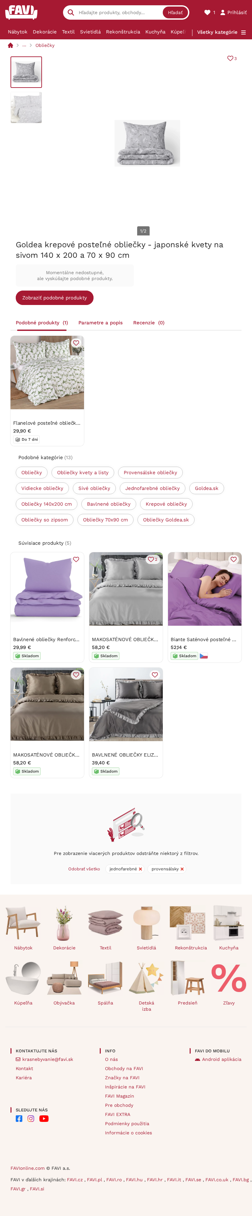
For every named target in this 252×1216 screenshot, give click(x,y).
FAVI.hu (135, 1179)
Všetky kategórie (217, 32)
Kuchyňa (155, 32)
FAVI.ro (114, 1179)
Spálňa (105, 1002)
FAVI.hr (155, 1179)
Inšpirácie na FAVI (125, 1086)
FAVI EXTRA (117, 1114)
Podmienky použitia (127, 1123)
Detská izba (146, 1006)
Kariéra (24, 1077)
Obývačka (64, 1002)
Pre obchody (119, 1105)
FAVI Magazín (119, 1096)
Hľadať (175, 12)
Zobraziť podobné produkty (54, 298)
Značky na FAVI (122, 1077)
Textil (68, 32)
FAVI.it (175, 1179)
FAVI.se (194, 1179)
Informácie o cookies (128, 1132)
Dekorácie (45, 32)
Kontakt (24, 1068)
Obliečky (44, 45)
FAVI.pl (95, 1179)
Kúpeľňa (180, 32)
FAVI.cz (75, 1179)
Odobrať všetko (84, 868)
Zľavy (229, 1002)
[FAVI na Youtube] (44, 1118)
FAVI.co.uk (217, 1179)
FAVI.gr (18, 1188)
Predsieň (188, 1002)
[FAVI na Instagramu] (31, 1118)
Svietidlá (90, 32)
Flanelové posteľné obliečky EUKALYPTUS (62, 423)
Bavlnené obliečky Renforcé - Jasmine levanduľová (72, 639)
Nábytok (18, 32)
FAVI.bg (241, 1179)
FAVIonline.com (27, 1168)
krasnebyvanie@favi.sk (47, 1059)
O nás (111, 1059)
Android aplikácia (222, 1059)
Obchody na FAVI (124, 1068)
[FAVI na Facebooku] (19, 1118)
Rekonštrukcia (123, 32)
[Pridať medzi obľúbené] (76, 343)
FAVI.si (37, 1188)
